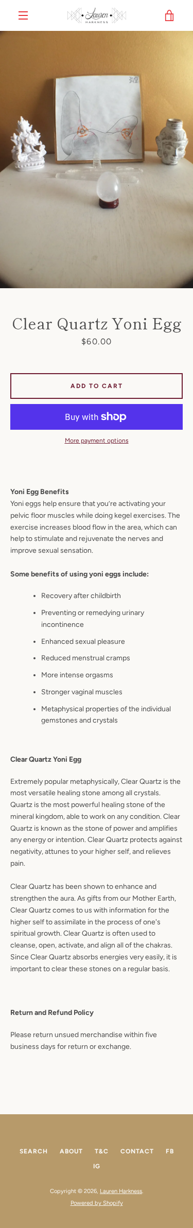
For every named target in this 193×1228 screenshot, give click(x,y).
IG (96, 1166)
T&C (102, 1151)
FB (170, 1151)
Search (34, 1151)
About (71, 1151)
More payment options (97, 440)
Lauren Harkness (121, 1191)
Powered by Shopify (97, 1202)
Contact (137, 1151)
